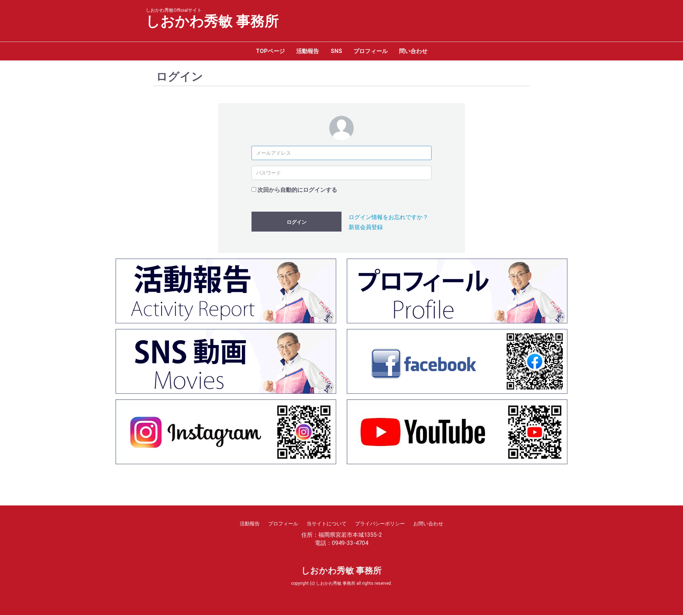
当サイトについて (326, 523)
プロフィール (371, 51)
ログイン (297, 222)
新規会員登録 (366, 227)
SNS (336, 51)
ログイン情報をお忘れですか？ (388, 217)
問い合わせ (413, 51)
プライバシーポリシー (380, 523)
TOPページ (270, 51)
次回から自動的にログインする (297, 189)
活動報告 (307, 51)
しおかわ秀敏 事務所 (212, 21)
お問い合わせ (428, 523)
